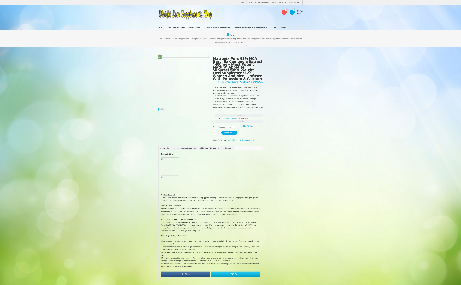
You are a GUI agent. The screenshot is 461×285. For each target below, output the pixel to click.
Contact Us (252, 2)
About (243, 2)
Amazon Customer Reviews (185, 148)
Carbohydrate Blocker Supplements (185, 27)
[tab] (165, 148)
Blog (273, 27)
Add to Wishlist (247, 126)
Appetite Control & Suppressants (251, 27)
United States (230, 118)
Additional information (209, 148)
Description (165, 148)
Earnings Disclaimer (279, 2)
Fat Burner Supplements (218, 27)
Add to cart (228, 133)
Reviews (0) (227, 148)
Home (161, 27)
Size (214, 127)
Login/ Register (294, 2)
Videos (284, 27)
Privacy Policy (263, 2)
